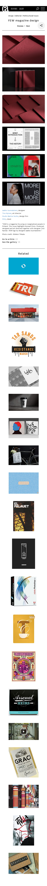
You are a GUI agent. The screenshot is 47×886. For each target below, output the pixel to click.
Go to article (8, 239)
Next (28, 26)
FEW (4, 219)
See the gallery (9, 242)
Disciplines (14, 8)
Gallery (21, 8)
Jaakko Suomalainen (9, 210)
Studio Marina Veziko (10, 216)
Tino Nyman (6, 213)
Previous (20, 26)
